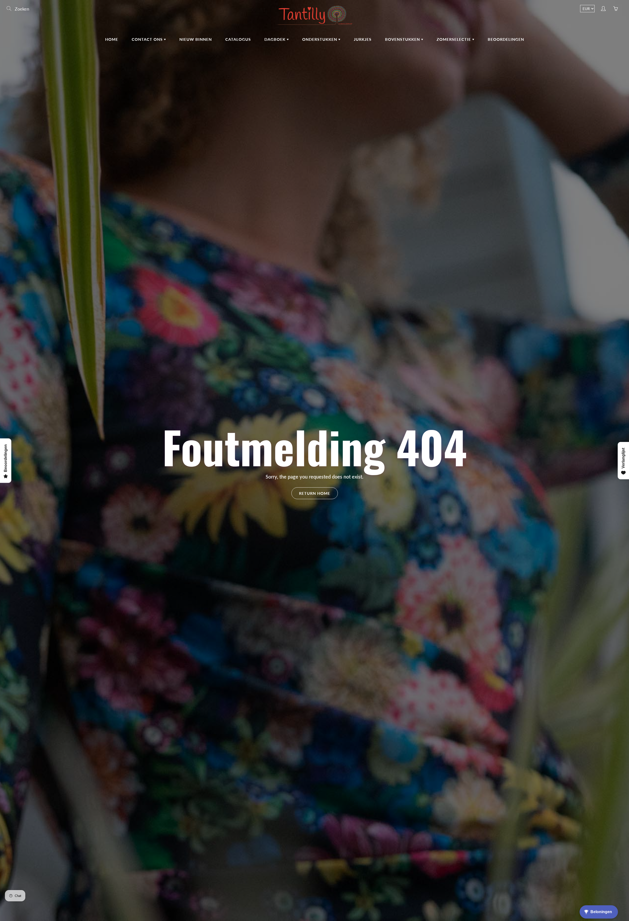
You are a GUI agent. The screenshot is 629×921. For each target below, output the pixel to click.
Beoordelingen (506, 39)
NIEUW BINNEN (195, 39)
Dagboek (275, 39)
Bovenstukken (403, 39)
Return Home (314, 493)
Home (111, 39)
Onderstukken (320, 39)
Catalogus (238, 39)
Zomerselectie (454, 39)
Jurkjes (363, 39)
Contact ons (148, 39)
